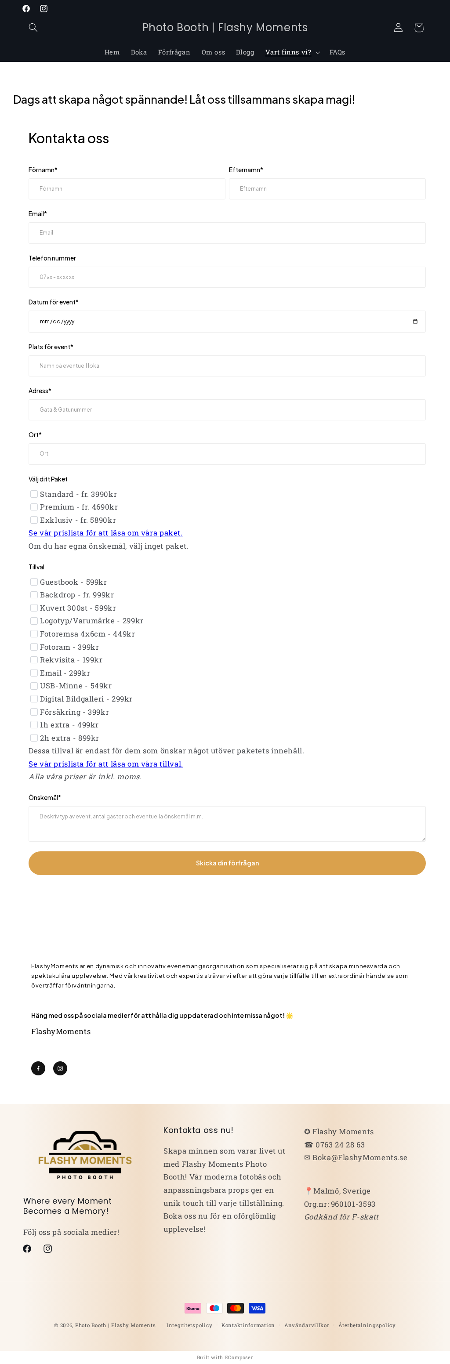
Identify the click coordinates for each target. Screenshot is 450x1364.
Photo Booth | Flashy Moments (115, 1325)
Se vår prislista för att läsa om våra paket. (106, 533)
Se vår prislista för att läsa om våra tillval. (106, 764)
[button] (33, 28)
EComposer (239, 1357)
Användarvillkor (307, 1325)
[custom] (38, 1068)
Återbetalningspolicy (367, 1325)
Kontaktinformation (248, 1325)
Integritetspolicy (190, 1325)
